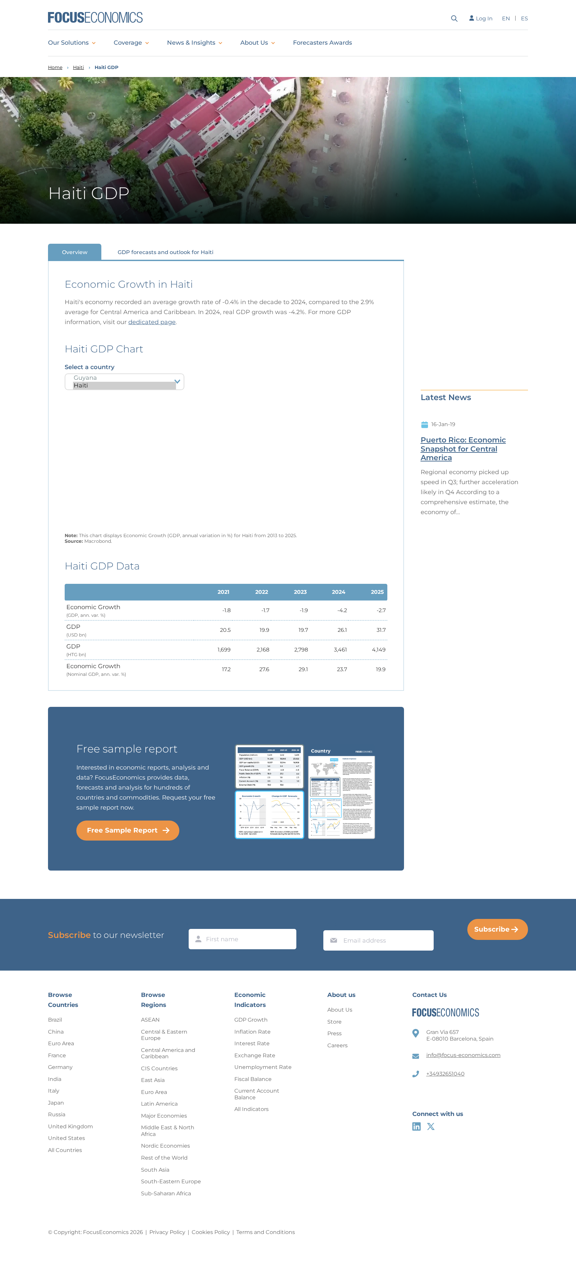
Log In (484, 18)
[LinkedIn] (416, 1126)
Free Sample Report (122, 830)
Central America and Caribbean (168, 1053)
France (57, 1055)
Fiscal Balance (253, 1079)
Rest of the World (164, 1158)
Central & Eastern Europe (164, 1035)
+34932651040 (445, 1074)
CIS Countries (159, 1068)
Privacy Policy (167, 1232)
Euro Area (61, 1043)
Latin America (159, 1104)
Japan (56, 1103)
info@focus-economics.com (463, 1055)
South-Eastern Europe (171, 1181)
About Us (254, 42)
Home (55, 67)
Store (334, 1022)
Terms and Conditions (265, 1232)
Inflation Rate (252, 1032)
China (56, 1032)
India (54, 1079)
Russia (56, 1114)
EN (506, 18)
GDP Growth (251, 1020)
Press (334, 1033)
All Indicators (251, 1109)
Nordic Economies (165, 1146)
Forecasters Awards (322, 42)
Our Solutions (68, 42)
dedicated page (152, 322)
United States (66, 1138)
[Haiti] (124, 385)
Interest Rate (252, 1043)
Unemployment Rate (263, 1067)
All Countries (65, 1150)
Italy (53, 1091)
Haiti (78, 67)
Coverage (128, 42)
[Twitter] (431, 1126)
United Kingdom (70, 1126)
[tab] (74, 252)
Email (332, 924)
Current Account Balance (256, 1094)
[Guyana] (124, 378)
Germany (60, 1067)
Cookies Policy (211, 1232)
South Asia (155, 1170)
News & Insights (191, 42)
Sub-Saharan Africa (166, 1193)
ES (524, 18)
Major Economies (164, 1116)
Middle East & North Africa (167, 1130)
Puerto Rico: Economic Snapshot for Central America (463, 449)
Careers (337, 1045)
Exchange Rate (254, 1055)
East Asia (153, 1080)
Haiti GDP (106, 67)
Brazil (55, 1020)
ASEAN (150, 1020)
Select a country (89, 367)
